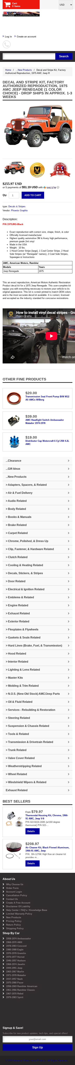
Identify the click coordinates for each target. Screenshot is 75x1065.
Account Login (14, 891)
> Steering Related (18, 717)
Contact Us (12, 899)
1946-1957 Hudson (16, 960)
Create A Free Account (18, 902)
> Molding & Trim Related (22, 685)
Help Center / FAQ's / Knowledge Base (26, 910)
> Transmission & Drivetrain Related (29, 742)
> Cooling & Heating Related (24, 565)
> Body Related (16, 508)
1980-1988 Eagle (14, 949)
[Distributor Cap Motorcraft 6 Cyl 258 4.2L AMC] (14, 442)
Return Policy (13, 924)
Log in (8, 36)
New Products (13, 917)
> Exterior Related (17, 621)
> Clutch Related (17, 557)
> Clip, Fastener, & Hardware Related (30, 549)
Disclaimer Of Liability (18, 906)
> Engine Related (17, 605)
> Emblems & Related (20, 597)
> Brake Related (16, 525)
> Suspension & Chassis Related (27, 725)
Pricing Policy (13, 921)
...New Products (24, 70)
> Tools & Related (17, 733)
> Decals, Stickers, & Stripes (24, 573)
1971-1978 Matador (16, 975)
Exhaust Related (17, 790)
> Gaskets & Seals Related (23, 637)
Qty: (5, 195)
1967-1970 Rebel (14, 993)
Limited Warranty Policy (19, 913)
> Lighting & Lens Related (23, 669)
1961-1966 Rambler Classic (20, 990)
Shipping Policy (15, 928)
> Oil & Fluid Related (19, 701)
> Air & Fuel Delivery (19, 492)
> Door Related (15, 581)
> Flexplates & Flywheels (22, 629)
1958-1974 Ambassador (18, 938)
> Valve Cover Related (20, 758)
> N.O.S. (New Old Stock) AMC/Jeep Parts (33, 693)
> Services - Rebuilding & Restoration (30, 709)
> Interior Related (17, 661)
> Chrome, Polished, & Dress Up (27, 541)
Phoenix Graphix (19, 210)
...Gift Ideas (13, 468)
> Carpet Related (17, 533)
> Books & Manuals (18, 516)
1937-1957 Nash (14, 979)
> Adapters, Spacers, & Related (26, 484)
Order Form (12, 888)
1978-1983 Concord (16, 946)
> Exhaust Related (18, 613)
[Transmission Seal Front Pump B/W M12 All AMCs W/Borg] (14, 398)
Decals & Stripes (16, 206)
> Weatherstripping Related (24, 766)
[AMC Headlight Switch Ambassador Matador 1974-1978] (14, 420)
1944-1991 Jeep (14, 968)
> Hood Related (16, 653)
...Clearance (13, 460)
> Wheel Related (16, 774)
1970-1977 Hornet (15, 957)
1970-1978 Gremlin (16, 953)
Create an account (26, 36)
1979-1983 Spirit (14, 997)
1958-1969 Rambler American (21, 986)
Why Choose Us (14, 884)
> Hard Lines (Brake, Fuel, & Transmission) (34, 645)
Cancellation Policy (16, 895)
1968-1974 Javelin (15, 964)
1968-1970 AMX (14, 942)
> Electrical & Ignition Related (25, 589)
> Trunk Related (16, 750)
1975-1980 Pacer (14, 982)
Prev (7, 130)
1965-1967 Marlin (15, 971)
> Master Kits (14, 677)
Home (8, 70)
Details (31, 831)
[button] (37, 187)
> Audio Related (16, 500)
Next (68, 130)
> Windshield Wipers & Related (26, 782)
